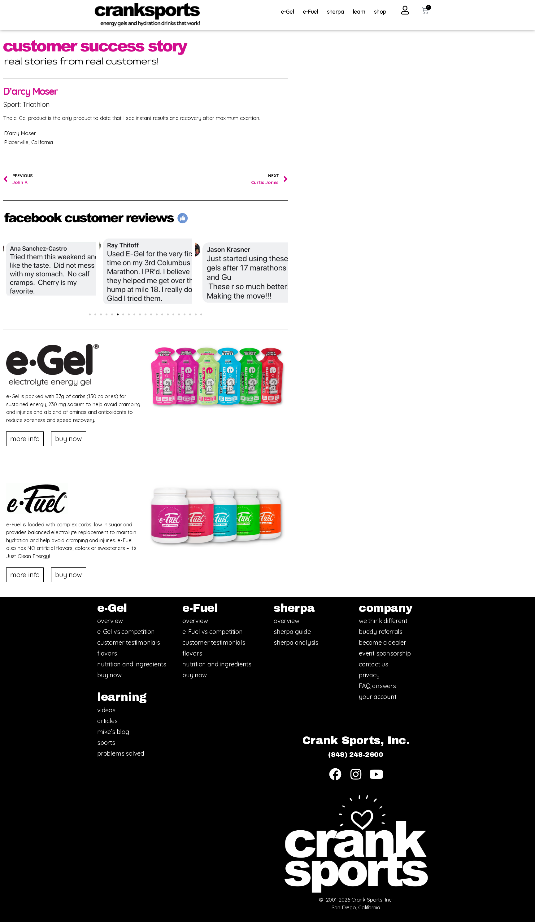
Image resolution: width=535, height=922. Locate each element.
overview (110, 621)
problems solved (120, 753)
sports (106, 742)
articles (107, 721)
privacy (369, 675)
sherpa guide (292, 631)
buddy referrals (380, 631)
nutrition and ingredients (131, 664)
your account (378, 696)
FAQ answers (377, 686)
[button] (9, 270)
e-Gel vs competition (126, 631)
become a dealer (382, 642)
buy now (109, 675)
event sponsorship (385, 653)
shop (380, 11)
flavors (107, 653)
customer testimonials (128, 642)
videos (106, 710)
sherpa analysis (296, 642)
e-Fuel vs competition (212, 631)
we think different (383, 621)
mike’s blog (113, 731)
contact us (373, 664)
